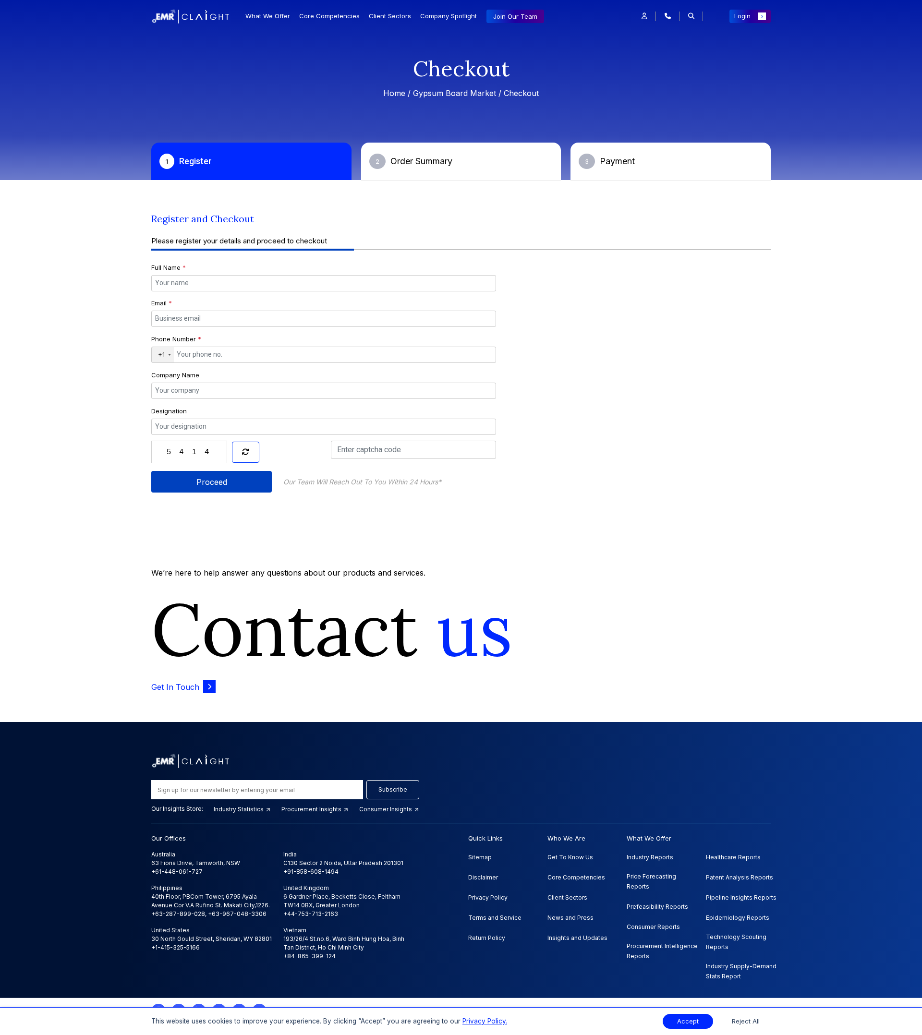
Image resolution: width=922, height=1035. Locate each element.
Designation (169, 411)
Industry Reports (650, 857)
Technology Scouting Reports (736, 942)
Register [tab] (189, 161)
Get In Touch (175, 687)
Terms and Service (495, 917)
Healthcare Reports (733, 857)
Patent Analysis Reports (739, 877)
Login (742, 16)
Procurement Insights (312, 809)
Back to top (23, 997)
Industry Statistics (239, 809)
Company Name (175, 375)
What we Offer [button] (267, 16)
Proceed (211, 482)
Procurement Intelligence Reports (662, 951)
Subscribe (392, 789)
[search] (691, 16)
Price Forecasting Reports (651, 881)
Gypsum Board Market (454, 93)
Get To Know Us (570, 857)
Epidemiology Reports (737, 917)
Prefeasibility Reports (657, 906)
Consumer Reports (653, 926)
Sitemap (480, 857)
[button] (644, 16)
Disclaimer (483, 877)
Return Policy (486, 937)
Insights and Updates (577, 937)
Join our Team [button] (515, 16)
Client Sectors (390, 16)
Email (161, 303)
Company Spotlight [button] (448, 16)
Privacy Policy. (484, 1021)
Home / (398, 93)
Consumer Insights (386, 809)
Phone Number (176, 339)
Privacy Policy (488, 897)
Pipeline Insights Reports (741, 897)
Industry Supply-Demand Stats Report (741, 971)
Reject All (746, 1021)
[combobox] (163, 354)
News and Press (570, 917)
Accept (688, 1021)
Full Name (168, 267)
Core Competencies (329, 16)
